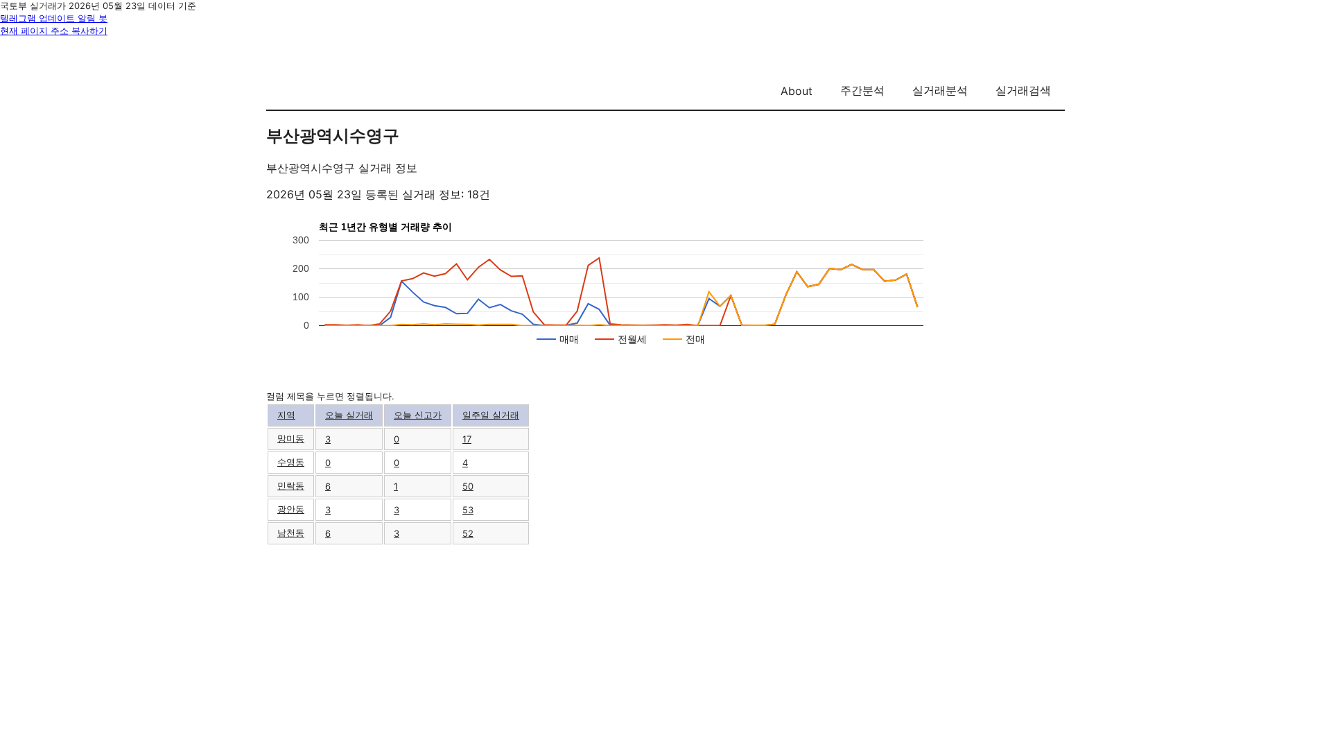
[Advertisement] (665, 643)
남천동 (290, 532)
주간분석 (862, 90)
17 (466, 439)
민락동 (290, 485)
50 (467, 486)
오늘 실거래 (349, 414)
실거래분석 (940, 90)
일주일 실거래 (490, 414)
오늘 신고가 (418, 414)
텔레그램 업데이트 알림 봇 (53, 18)
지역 (286, 414)
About (796, 91)
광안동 (290, 509)
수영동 (290, 461)
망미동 (290, 438)
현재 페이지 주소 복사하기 (53, 30)
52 (467, 533)
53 (467, 509)
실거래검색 (1023, 90)
